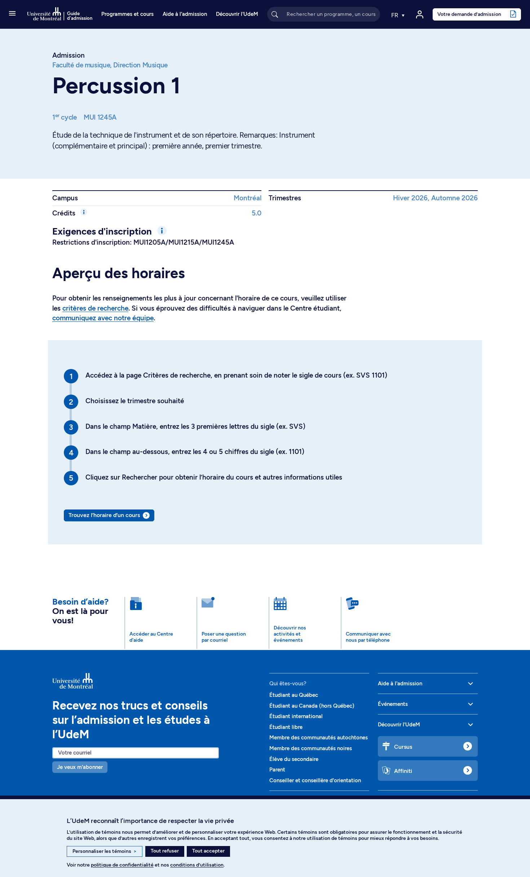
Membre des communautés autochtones (318, 737)
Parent (277, 769)
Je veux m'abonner (80, 767)
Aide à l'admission (185, 14)
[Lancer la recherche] (274, 14)
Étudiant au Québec (293, 695)
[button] (12, 14)
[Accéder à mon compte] (420, 14)
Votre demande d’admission (469, 14)
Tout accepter (208, 851)
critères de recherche (95, 308)
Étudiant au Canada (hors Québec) (311, 706)
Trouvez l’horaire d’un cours (104, 515)
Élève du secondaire (293, 759)
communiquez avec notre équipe (103, 318)
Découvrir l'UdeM (237, 14)
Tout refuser (165, 851)
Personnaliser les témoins (104, 851)
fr (395, 15)
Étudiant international (296, 716)
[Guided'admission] (156, 681)
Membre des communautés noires (310, 748)
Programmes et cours (127, 14)
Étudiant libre (285, 727)
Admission (68, 55)
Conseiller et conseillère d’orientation (315, 780)
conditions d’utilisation (197, 865)
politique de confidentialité (122, 865)
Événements (393, 704)
